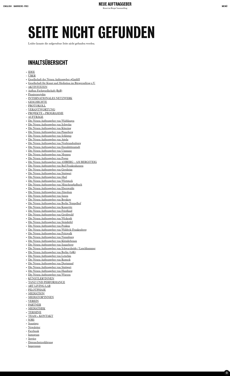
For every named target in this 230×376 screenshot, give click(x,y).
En (7, 6)
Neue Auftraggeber (115, 5)
